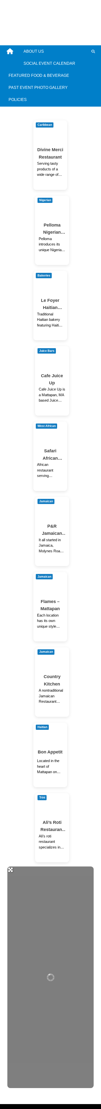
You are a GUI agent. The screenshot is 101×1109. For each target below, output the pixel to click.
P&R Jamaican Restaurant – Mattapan (51, 530)
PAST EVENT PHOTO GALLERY (38, 87)
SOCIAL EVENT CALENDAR (49, 63)
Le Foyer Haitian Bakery (50, 304)
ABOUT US (34, 51)
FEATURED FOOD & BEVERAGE (39, 75)
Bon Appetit (50, 751)
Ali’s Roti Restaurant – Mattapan (51, 826)
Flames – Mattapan (50, 605)
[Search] (93, 51)
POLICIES (18, 100)
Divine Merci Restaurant (50, 153)
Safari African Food (50, 455)
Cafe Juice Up (52, 379)
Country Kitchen (52, 680)
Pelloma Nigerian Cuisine (52, 229)
